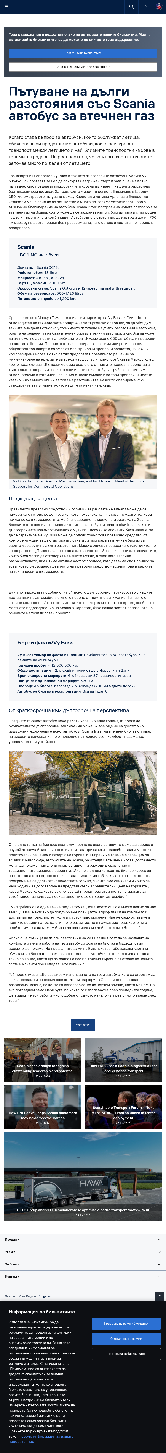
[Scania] (159, 6)
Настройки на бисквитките (126, 1354)
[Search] (131, 7)
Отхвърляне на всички (126, 1339)
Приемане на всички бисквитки (126, 1323)
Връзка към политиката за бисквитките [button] (83, 67)
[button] (83, 1240)
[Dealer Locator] (145, 7)
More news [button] (83, 1025)
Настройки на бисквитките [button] (83, 53)
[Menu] (6, 6)
